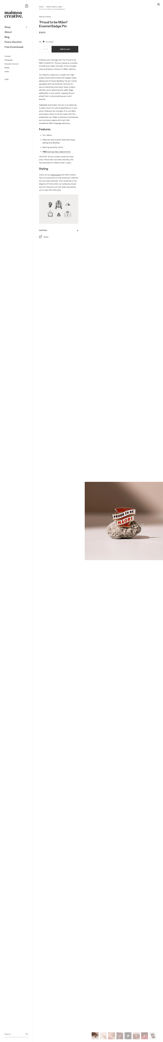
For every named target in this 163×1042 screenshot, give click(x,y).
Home (41, 7)
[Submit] (27, 1034)
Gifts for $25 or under (54, 7)
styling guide (55, 175)
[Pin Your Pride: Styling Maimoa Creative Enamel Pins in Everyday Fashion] (58, 210)
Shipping (43, 230)
